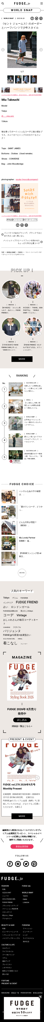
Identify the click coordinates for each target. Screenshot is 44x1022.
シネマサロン (7, 967)
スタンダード (7, 912)
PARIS (25, 899)
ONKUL (20, 639)
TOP (2, 252)
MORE (22, 816)
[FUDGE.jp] (22, 3)
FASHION (5, 886)
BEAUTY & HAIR (7, 925)
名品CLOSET (6, 892)
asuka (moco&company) (27, 179)
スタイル (17, 627)
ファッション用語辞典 (10, 909)
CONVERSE (6, 627)
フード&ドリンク (8, 955)
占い (5, 607)
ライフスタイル (7, 951)
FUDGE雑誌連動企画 (10, 611)
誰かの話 (5, 974)
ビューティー (27, 932)
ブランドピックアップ (10, 905)
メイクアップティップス (11, 938)
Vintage (22, 615)
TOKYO (20, 252)
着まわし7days (7, 915)
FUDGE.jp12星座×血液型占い (17, 635)
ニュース (5, 896)
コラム (4, 958)
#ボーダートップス (30, 220)
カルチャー (6, 948)
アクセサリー (7, 918)
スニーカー (24, 644)
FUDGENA (24, 598)
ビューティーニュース (10, 932)
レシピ (25, 935)
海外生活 (26, 941)
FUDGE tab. (26, 886)
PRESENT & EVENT (9, 983)
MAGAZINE (5, 993)
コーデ (8, 615)
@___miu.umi (7, 116)
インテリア (8, 602)
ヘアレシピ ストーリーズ (11, 935)
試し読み (22, 720)
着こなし (10, 643)
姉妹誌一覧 (15, 993)
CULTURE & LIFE (8, 945)
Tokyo (6, 597)
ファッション (27, 928)
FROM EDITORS (26, 993)
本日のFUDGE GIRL (9, 639)
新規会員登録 (22, 846)
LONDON (26, 902)
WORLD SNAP (11, 252)
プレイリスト (7, 964)
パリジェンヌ (12, 631)
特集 (4, 889)
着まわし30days (27, 611)
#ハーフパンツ (18, 220)
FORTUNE (5, 980)
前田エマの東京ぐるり (10, 971)
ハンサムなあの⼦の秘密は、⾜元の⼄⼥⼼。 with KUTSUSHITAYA (21, 95)
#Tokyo (9, 220)
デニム (15, 598)
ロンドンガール (20, 607)
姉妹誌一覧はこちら (21, 726)
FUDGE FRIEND (27, 602)
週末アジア (6, 961)
